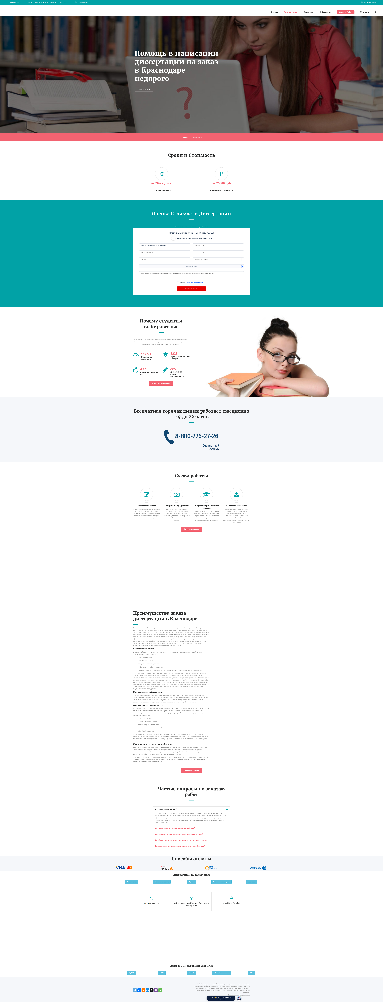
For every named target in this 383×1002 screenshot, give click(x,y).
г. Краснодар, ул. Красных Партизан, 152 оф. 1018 (48, 2)
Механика (251, 882)
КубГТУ (131, 973)
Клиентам (308, 12)
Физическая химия (162, 882)
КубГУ (161, 973)
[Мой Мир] (147, 990)
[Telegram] (135, 990)
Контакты (364, 12)
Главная (274, 12)
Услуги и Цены (290, 12)
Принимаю (191, 282)
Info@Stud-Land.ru (84, 2)
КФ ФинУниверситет (221, 973)
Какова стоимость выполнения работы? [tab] (175, 828)
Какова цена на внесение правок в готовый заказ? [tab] (180, 846)
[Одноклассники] (143, 990)
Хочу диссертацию (191, 770)
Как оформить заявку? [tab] (166, 809)
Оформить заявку (191, 529)
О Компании (325, 12)
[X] (151, 990)
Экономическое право (221, 882)
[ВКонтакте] (139, 990)
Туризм (191, 882)
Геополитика (132, 882)
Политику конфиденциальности (194, 282)
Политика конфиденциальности (239, 995)
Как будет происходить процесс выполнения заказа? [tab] (181, 840)
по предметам (200, 874)
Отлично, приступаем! (161, 383)
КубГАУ (191, 973)
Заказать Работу (346, 12)
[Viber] (156, 990)
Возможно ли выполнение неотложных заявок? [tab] (179, 834)
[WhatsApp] (160, 990)
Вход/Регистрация (370, 2)
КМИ (251, 973)
